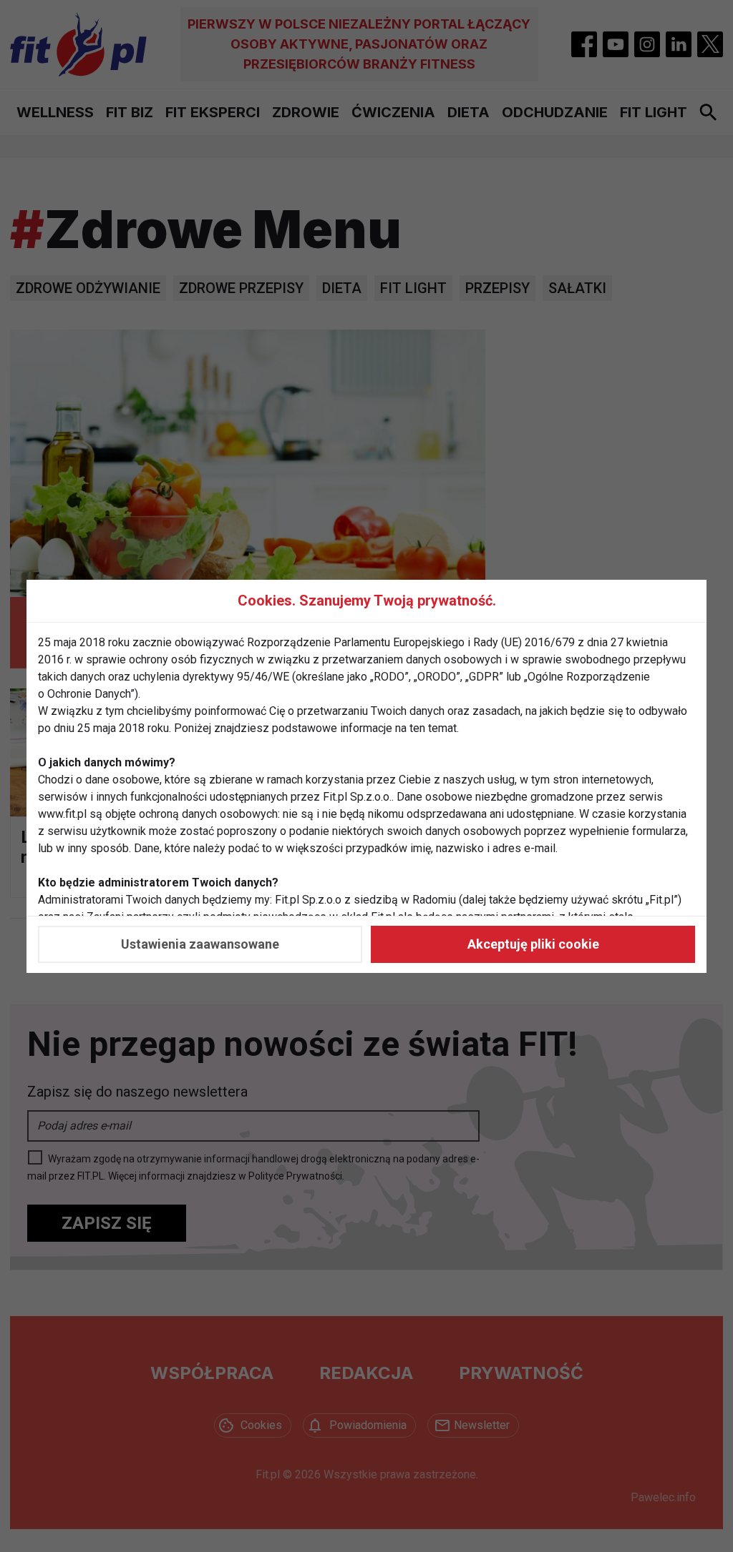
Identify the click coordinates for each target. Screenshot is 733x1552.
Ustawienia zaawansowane (200, 944)
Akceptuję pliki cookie (533, 944)
